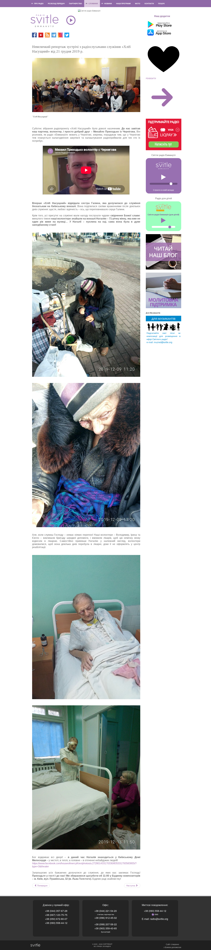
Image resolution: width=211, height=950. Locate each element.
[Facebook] (34, 34)
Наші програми (123, 3)
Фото (137, 3)
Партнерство (75, 3)
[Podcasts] (47, 34)
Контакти (149, 3)
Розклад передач (56, 3)
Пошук (161, 3)
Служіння (93, 3)
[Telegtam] (54, 34)
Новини (108, 3)
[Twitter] (67, 34)
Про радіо (39, 3)
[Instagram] (60, 34)
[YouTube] (41, 34)
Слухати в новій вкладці (163, 190)
